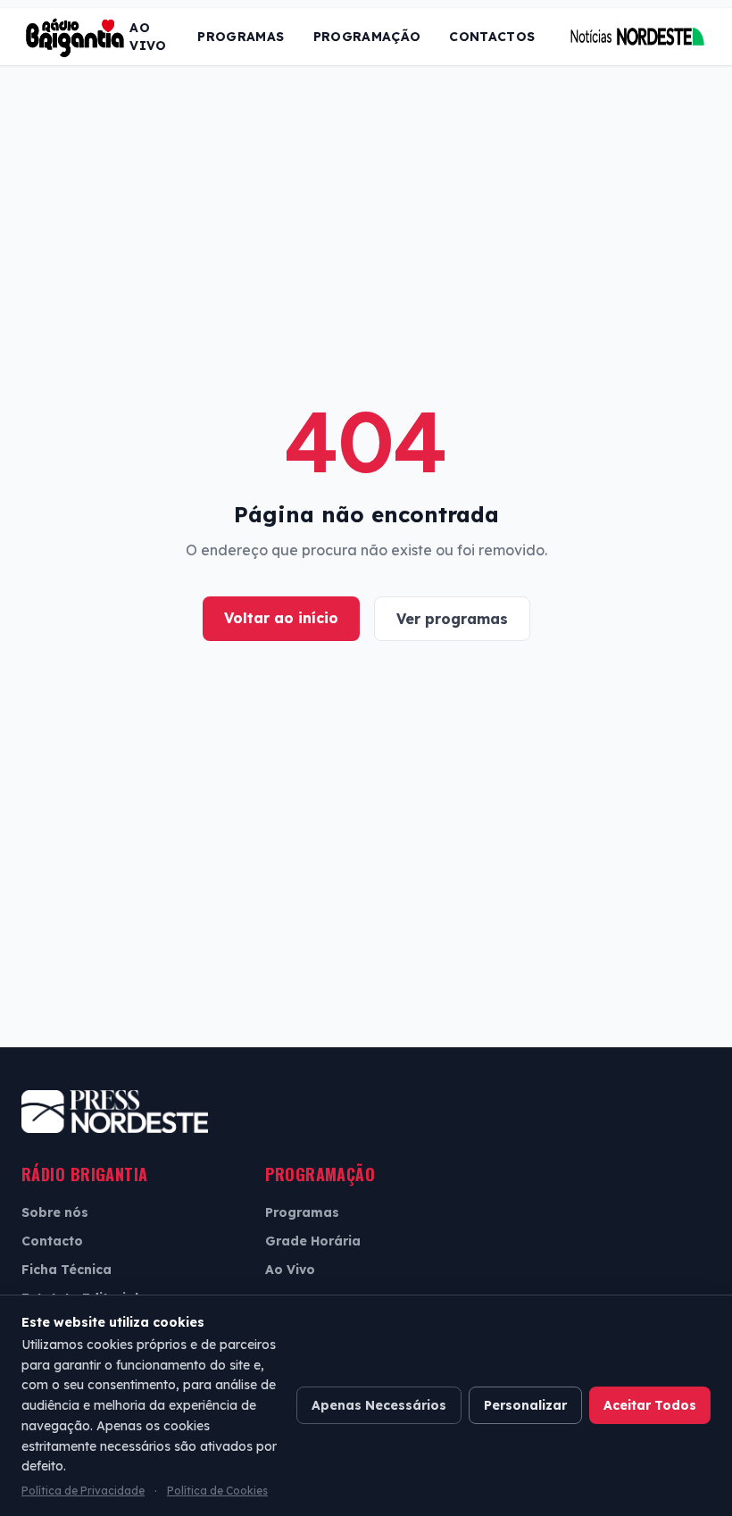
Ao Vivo (147, 37)
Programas (240, 37)
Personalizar (525, 1405)
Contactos (492, 37)
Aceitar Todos (649, 1405)
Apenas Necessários (379, 1405)
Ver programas (452, 619)
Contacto (52, 1241)
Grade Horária (313, 1241)
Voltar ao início (281, 618)
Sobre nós (54, 1212)
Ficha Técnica (66, 1270)
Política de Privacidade (83, 1490)
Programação (367, 37)
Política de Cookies (217, 1490)
